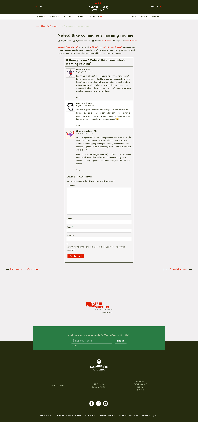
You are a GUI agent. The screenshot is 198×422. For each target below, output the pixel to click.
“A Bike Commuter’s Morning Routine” (105, 47)
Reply (78, 97)
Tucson (96, 16)
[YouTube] (105, 403)
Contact (156, 16)
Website (70, 235)
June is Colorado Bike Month (176, 269)
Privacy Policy (107, 415)
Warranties (90, 415)
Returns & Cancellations (68, 415)
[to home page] (98, 6)
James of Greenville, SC (68, 47)
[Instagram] (98, 403)
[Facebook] (91, 403)
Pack (54, 16)
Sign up (120, 341)
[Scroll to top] (5, 413)
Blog (82, 16)
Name (70, 218)
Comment (71, 185)
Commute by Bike (131, 41)
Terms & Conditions (128, 415)
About (144, 16)
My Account (46, 415)
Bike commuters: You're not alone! (24, 269)
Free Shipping (102, 305)
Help (134, 16)
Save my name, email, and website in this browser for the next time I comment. (96, 248)
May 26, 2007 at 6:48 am (85, 72)
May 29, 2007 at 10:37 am (85, 106)
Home (37, 26)
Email (70, 227)
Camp (68, 16)
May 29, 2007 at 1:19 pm (84, 133)
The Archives (51, 26)
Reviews (146, 415)
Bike (41, 16)
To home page (99, 365)
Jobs (155, 415)
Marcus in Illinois (84, 103)
